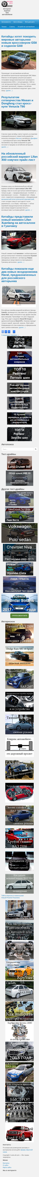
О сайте (5, 1165)
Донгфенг (34, 138)
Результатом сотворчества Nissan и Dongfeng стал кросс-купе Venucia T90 (17, 101)
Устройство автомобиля (26, 27)
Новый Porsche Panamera (10, 898)
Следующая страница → (10, 335)
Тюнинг (4, 27)
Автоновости (6, 22)
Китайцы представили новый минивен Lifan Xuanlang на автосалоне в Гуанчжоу (18, 221)
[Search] (36, 449)
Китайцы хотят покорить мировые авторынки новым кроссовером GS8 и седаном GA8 (19, 41)
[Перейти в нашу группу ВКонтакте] (19, 615)
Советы (12, 27)
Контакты (6, 1163)
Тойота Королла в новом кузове (12, 895)
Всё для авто (29, 22)
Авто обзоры (17, 22)
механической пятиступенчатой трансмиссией (17, 199)
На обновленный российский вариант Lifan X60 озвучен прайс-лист (19, 156)
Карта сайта (7, 1167)
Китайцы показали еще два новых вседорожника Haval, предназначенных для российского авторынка (19, 274)
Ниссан (18, 138)
